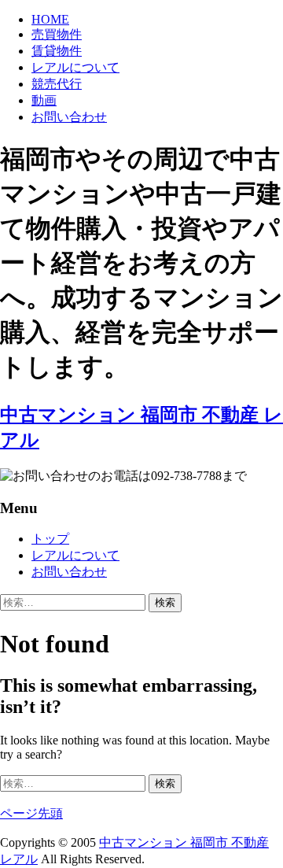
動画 (44, 100)
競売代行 (56, 83)
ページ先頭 (31, 813)
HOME (50, 19)
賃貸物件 (56, 50)
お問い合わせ (69, 117)
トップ (50, 538)
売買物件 (56, 34)
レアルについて (75, 67)
